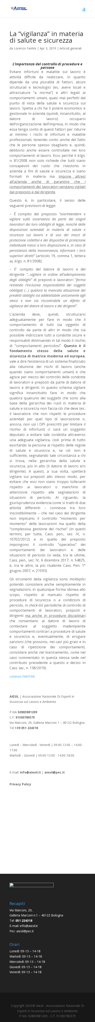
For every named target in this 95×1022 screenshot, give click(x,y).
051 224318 (23, 920)
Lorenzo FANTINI (22, 676)
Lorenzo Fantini (25, 48)
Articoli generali (71, 48)
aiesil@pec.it (25, 931)
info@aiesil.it (30, 772)
